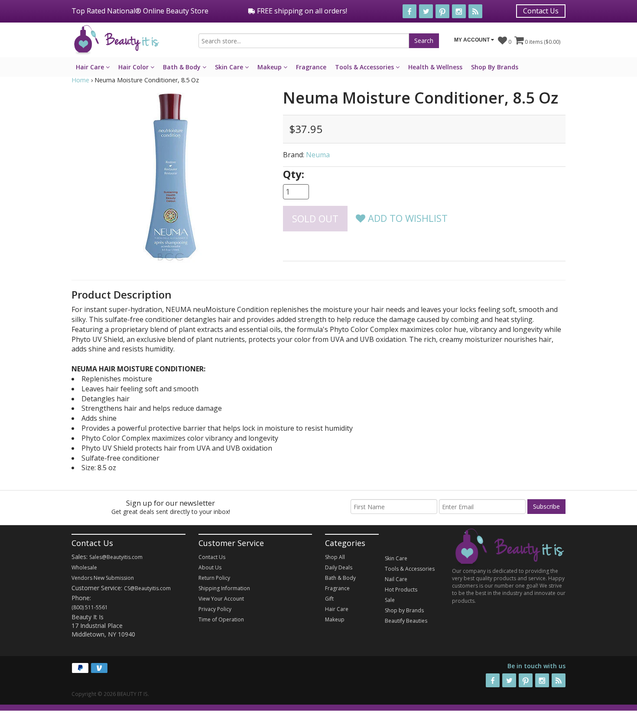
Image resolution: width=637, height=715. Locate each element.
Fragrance (311, 67)
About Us (209, 567)
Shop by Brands (404, 610)
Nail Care (396, 579)
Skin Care (230, 67)
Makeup (270, 67)
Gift (329, 598)
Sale (390, 600)
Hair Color (134, 67)
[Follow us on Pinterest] (442, 11)
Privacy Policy (214, 609)
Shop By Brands (494, 67)
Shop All (335, 557)
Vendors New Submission (103, 578)
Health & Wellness (435, 67)
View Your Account (221, 598)
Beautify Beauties (406, 620)
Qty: (293, 174)
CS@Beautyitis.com (147, 588)
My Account (472, 40)
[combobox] (303, 40)
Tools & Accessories (365, 67)
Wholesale (84, 567)
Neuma (318, 154)
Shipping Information (224, 588)
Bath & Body (182, 67)
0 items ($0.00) (541, 42)
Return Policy (214, 578)
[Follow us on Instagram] (459, 11)
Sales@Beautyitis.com (116, 557)
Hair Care (91, 67)
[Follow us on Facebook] (409, 11)
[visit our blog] (475, 11)
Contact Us (541, 11)
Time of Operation (221, 619)
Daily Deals (338, 567)
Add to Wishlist (406, 217)
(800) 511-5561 (90, 607)
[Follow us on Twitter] (426, 11)
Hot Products (401, 589)
